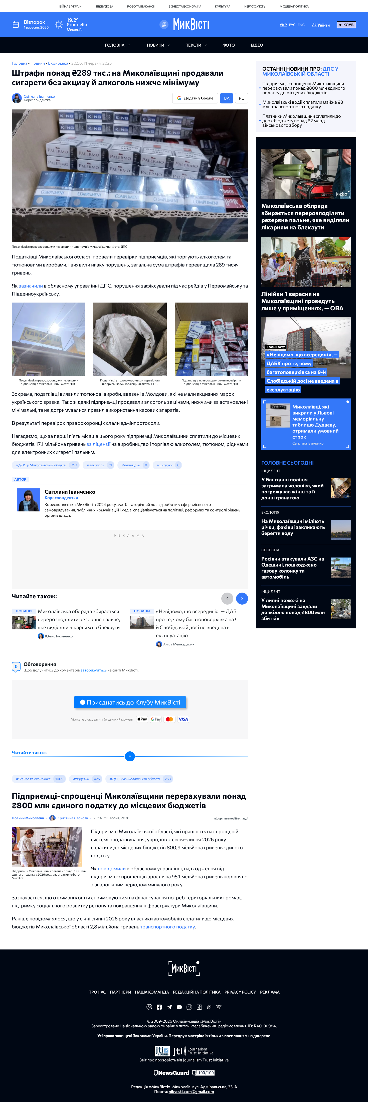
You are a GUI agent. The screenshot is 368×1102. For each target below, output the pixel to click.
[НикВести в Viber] (149, 1008)
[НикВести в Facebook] (159, 1008)
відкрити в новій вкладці (231, 818)
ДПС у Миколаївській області (300, 71)
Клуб (348, 25)
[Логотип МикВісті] (191, 24)
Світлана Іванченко (39, 96)
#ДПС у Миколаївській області (41, 465)
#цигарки (164, 465)
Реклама (270, 992)
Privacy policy (240, 992)
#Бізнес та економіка (33, 779)
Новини (38, 63)
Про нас (97, 992)
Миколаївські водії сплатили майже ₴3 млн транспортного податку (302, 104)
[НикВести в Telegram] (169, 1008)
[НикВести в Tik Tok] (199, 1008)
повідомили (112, 868)
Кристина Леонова (73, 818)
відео (257, 45)
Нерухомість (255, 6)
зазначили (31, 286)
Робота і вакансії (140, 6)
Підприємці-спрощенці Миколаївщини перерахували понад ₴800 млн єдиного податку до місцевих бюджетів (303, 88)
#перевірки (130, 465)
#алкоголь (95, 465)
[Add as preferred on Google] (163, 24)
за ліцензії (98, 444)
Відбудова (104, 6)
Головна (20, 63)
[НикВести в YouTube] (179, 1008)
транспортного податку (167, 926)
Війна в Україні (70, 6)
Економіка (58, 63)
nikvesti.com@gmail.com (191, 1091)
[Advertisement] (130, 564)
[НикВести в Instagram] (189, 1008)
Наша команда (152, 992)
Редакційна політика (197, 992)
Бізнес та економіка (184, 6)
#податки (81, 779)
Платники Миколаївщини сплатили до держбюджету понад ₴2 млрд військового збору (301, 120)
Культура (222, 6)
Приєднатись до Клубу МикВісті (133, 702)
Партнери (120, 992)
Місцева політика (294, 6)
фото (229, 45)
